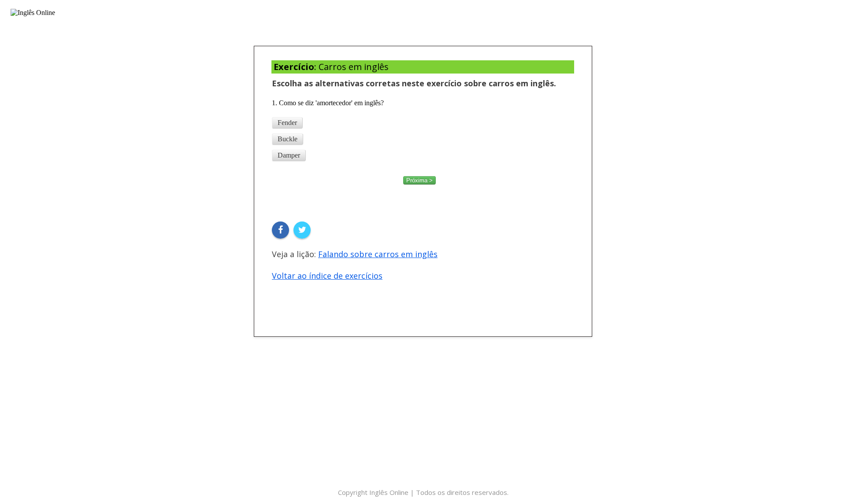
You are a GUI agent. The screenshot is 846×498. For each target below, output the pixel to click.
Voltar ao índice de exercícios (327, 275)
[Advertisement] (423, 421)
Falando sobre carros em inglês (378, 254)
